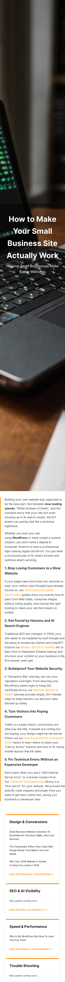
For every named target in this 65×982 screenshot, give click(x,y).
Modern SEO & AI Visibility (38, 647)
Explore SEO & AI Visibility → (28, 910)
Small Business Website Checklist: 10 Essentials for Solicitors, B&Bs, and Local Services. (31, 835)
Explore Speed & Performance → (31, 949)
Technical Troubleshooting (27, 781)
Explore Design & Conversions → (31, 874)
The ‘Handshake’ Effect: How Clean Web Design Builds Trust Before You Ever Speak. (31, 850)
